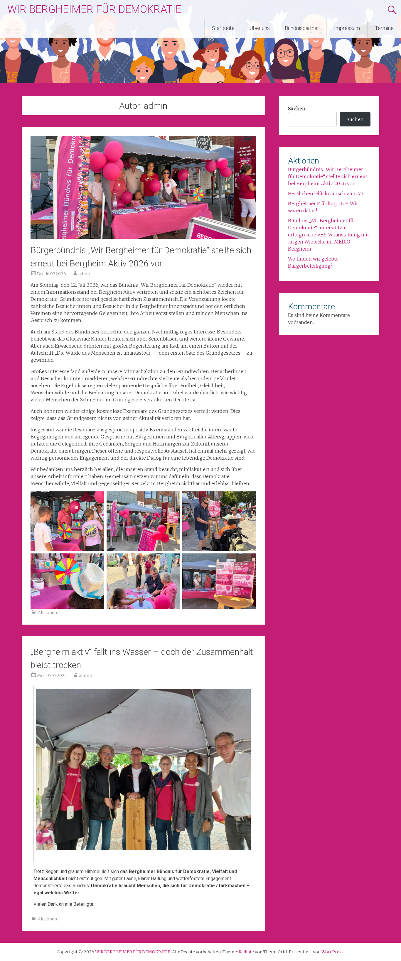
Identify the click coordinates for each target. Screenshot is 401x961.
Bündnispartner (302, 28)
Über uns (260, 28)
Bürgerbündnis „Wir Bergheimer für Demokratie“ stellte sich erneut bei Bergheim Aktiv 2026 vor (327, 176)
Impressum (347, 28)
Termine (384, 28)
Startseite (223, 28)
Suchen (296, 108)
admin (85, 273)
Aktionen (47, 612)
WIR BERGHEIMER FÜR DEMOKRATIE (94, 9)
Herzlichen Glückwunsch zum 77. (326, 193)
